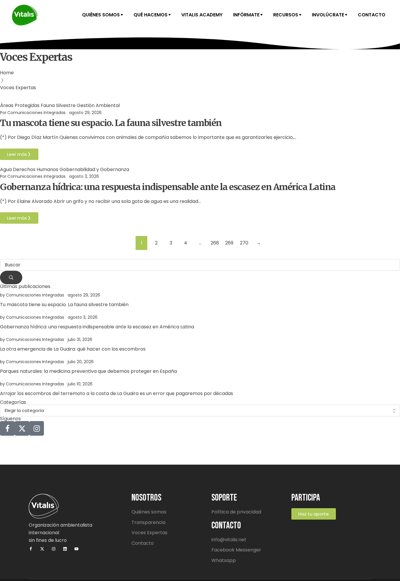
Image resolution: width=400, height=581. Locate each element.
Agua (6, 169)
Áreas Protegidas (20, 105)
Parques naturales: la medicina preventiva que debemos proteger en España (88, 371)
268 (215, 242)
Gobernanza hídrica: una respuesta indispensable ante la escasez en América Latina (168, 186)
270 (244, 242)
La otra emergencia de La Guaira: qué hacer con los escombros (73, 349)
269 (229, 242)
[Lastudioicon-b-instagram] (36, 428)
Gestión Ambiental (98, 105)
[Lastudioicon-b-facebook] (7, 428)
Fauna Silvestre (58, 105)
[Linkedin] (65, 549)
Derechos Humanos (35, 169)
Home (7, 72)
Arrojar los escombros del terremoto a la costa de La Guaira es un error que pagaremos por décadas (116, 393)
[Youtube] (76, 549)
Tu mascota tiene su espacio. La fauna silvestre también (111, 122)
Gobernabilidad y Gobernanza (94, 169)
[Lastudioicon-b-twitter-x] (22, 428)
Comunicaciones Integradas (36, 112)
